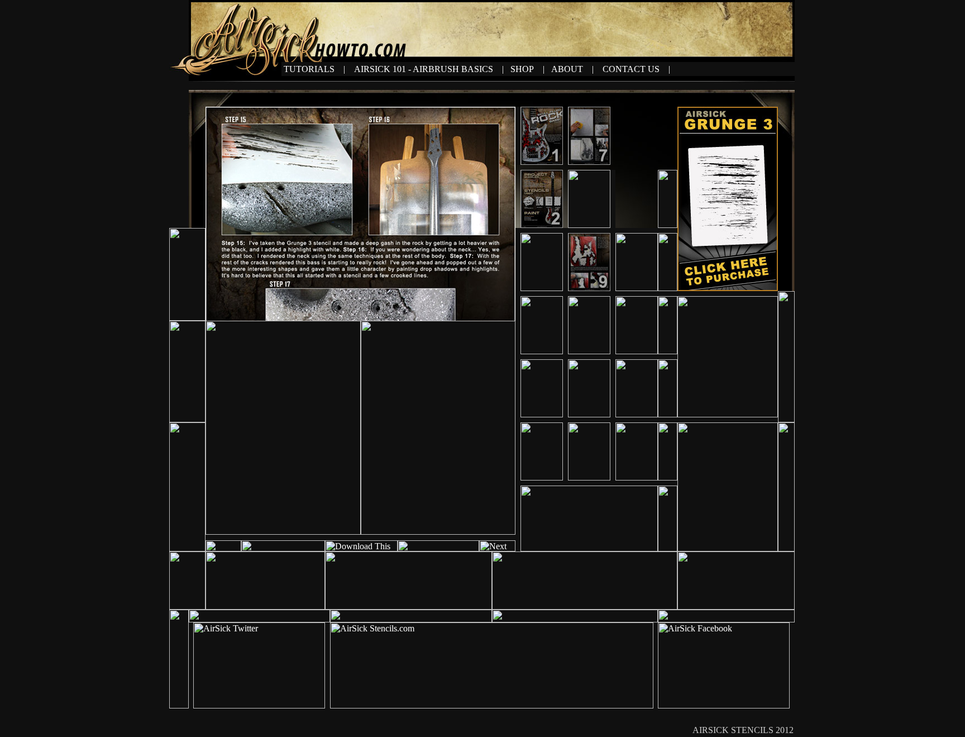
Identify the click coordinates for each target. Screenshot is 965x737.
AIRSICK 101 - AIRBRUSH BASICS (423, 69)
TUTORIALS (309, 69)
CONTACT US (631, 69)
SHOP (523, 69)
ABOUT (568, 69)
